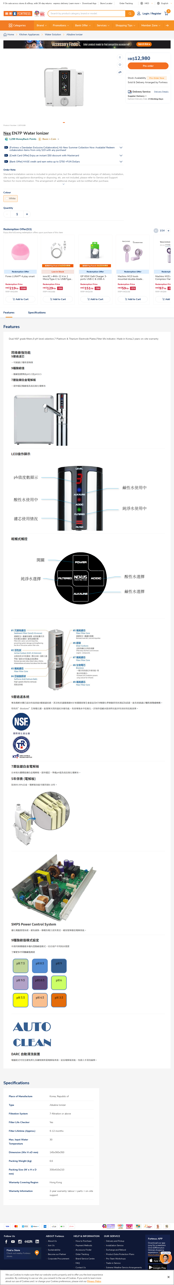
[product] (20, 251)
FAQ (78, 1263)
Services (102, 25)
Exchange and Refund (116, 1250)
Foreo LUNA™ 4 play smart (20, 276)
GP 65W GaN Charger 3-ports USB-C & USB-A (93, 278)
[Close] (168, 1277)
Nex (7, 133)
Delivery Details (161, 91)
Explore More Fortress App (157, 1253)
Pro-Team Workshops (116, 1258)
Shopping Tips (124, 25)
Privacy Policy (94, 1281)
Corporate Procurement (58, 1258)
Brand (40, 25)
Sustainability (54, 1250)
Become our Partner (57, 1254)
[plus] (27, 214)
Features (8, 312)
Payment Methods (84, 1245)
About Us (52, 1241)
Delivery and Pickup (115, 1241)
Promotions (59, 25)
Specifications (37, 312)
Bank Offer (81, 25)
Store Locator (106, 3)
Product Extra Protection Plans (120, 1254)
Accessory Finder (83, 1250)
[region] (87, 1277)
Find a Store (13, 1250)
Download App (89, 3)
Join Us (51, 1245)
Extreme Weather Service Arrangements (124, 1267)
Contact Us (81, 1267)
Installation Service (114, 1245)
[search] (130, 13)
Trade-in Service (113, 1263)
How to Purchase (83, 1241)
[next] (167, 25)
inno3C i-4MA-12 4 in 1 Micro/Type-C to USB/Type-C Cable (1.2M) (57, 279)
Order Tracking (126, 3)
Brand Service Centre (85, 1258)
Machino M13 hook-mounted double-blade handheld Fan (130, 279)
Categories (19, 25)
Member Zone (149, 25)
